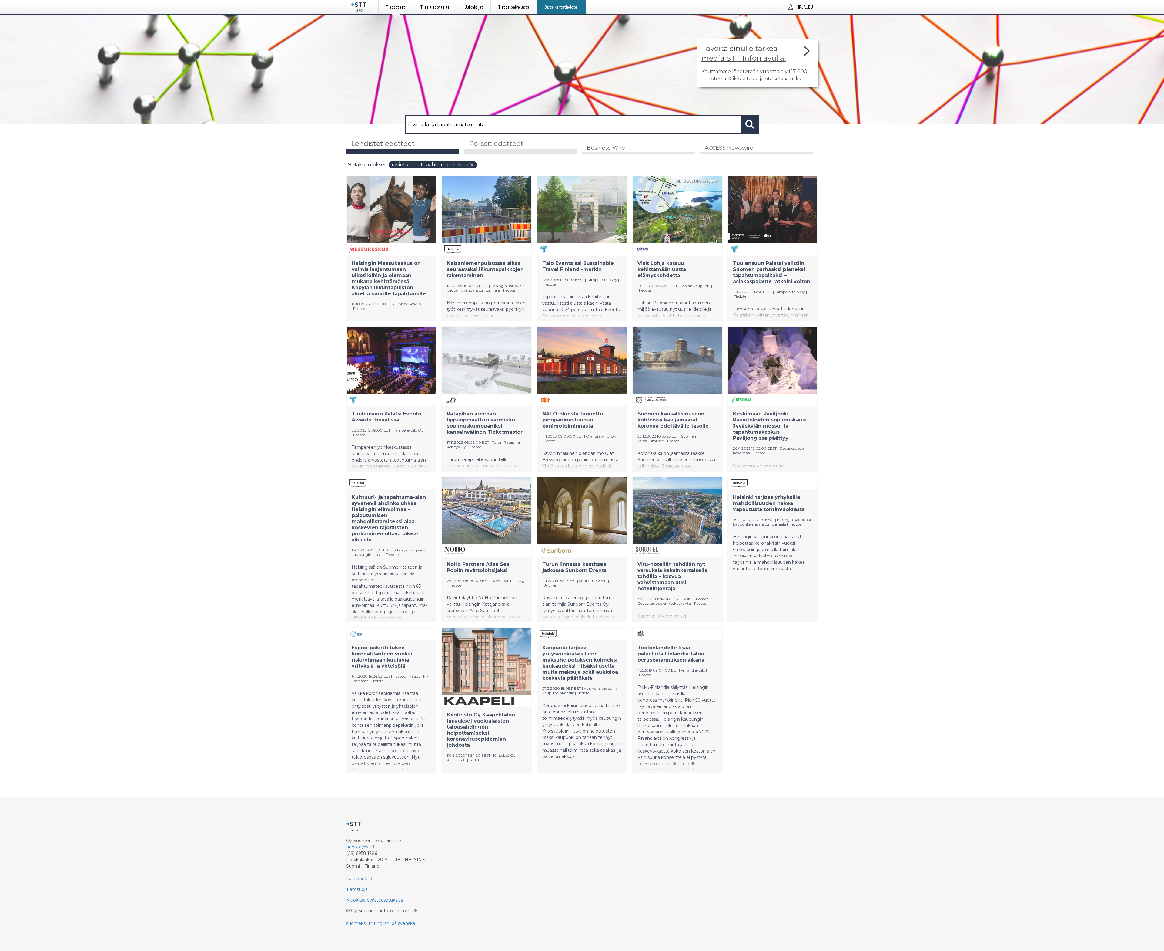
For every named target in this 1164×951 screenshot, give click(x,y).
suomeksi (356, 923)
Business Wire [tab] (606, 147)
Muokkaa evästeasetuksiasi (375, 900)
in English (379, 923)
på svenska (403, 923)
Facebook (356, 879)
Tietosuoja (357, 889)
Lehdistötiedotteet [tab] (383, 144)
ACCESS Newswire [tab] (729, 147)
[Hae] (750, 124)
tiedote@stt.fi (361, 847)
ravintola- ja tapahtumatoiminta (430, 165)
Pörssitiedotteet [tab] (496, 144)
